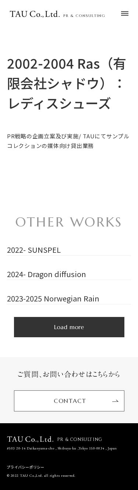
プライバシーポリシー (26, 467)
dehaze (124, 13)
